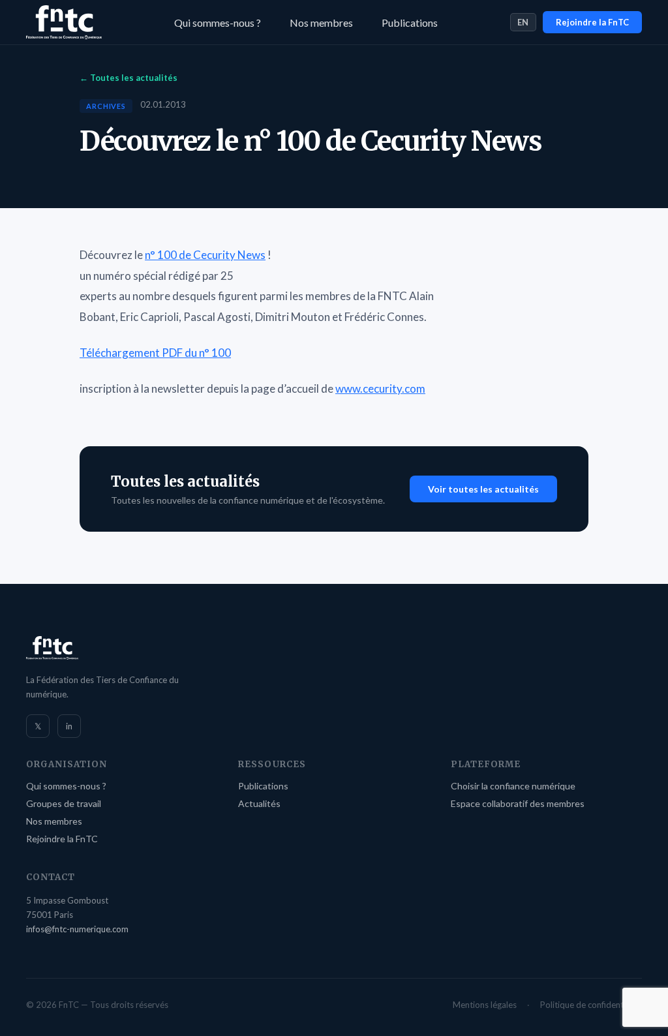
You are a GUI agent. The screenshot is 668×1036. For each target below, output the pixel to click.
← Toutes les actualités (128, 77)
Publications (410, 22)
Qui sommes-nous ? (217, 22)
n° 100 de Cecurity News (205, 255)
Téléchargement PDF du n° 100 (155, 352)
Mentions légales (485, 1004)
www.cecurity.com (380, 388)
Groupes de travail (63, 803)
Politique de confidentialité (591, 1004)
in (69, 726)
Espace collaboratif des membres (517, 803)
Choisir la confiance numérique (513, 785)
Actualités (259, 803)
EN (523, 22)
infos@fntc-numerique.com (77, 929)
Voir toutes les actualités (483, 489)
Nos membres (321, 22)
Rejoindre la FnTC (592, 22)
